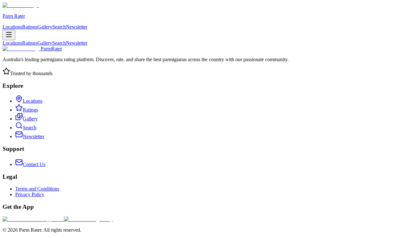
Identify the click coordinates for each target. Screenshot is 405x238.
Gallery (44, 26)
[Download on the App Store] (33, 219)
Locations (12, 26)
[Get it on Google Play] (88, 219)
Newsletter (76, 26)
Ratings (29, 26)
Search (59, 26)
